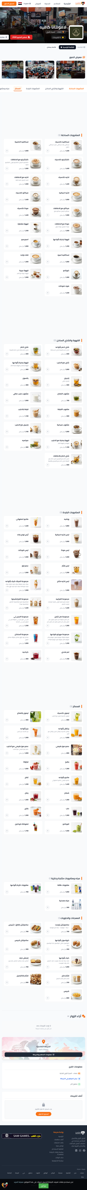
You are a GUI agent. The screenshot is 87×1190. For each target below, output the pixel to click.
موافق (43, 1186)
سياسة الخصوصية (57, 1160)
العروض (38, 3)
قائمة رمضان (51, 47)
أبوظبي (45, 1173)
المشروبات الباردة (33, 88)
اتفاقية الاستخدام (57, 1149)
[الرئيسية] (80, 3)
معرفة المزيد (19, 1182)
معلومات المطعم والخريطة (42, 1054)
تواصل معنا (59, 1145)
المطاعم (57, 3)
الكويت (38, 1173)
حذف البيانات (59, 1157)
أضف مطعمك (58, 1139)
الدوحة (17, 1173)
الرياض (53, 1173)
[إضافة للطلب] (48, 151)
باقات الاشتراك (58, 1142)
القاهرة (68, 1173)
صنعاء (82, 1173)
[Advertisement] (43, 112)
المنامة (9, 1173)
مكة (82, 1177)
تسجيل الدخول (9, 3)
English (26, 3)
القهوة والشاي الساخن (54, 88)
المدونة (47, 3)
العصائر (18, 88)
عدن (75, 1173)
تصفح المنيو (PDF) (19, 37)
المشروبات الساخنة (76, 88)
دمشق (30, 1173)
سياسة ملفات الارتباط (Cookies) (56, 1153)
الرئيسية (67, 3)
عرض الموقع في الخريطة (68, 1078)
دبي (24, 1173)
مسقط (60, 1173)
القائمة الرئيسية (68, 47)
